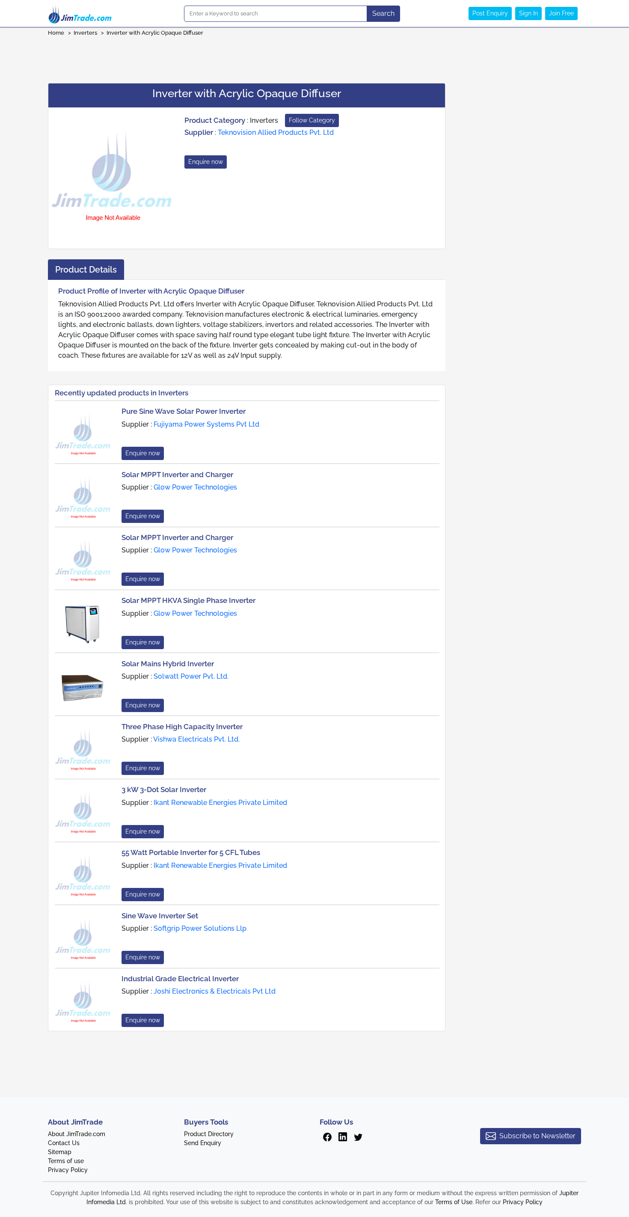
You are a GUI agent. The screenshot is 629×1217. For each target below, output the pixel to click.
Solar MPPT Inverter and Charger (177, 474)
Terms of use (66, 1161)
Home (56, 33)
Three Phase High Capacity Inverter (182, 726)
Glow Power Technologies (195, 487)
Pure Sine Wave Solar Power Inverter (184, 411)
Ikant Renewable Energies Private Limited (220, 802)
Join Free (561, 13)
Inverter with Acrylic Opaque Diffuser (155, 33)
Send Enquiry (202, 1143)
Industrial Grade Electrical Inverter (180, 978)
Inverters (85, 33)
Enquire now (205, 161)
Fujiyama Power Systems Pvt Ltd (206, 424)
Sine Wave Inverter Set (160, 915)
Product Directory (209, 1134)
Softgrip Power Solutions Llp (200, 928)
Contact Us (64, 1143)
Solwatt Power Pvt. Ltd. (191, 676)
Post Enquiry (490, 13)
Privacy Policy (68, 1170)
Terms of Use (453, 1202)
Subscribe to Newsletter (537, 1136)
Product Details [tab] (86, 269)
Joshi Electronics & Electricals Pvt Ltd (215, 991)
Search (383, 13)
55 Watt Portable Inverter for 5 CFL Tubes (191, 852)
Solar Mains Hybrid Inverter (168, 663)
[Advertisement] (314, 57)
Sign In (528, 13)
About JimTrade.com (76, 1134)
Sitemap (59, 1152)
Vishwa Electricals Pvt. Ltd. (196, 739)
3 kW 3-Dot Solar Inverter (164, 789)
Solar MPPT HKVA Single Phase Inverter (188, 600)
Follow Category (312, 120)
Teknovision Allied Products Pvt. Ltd (276, 132)
